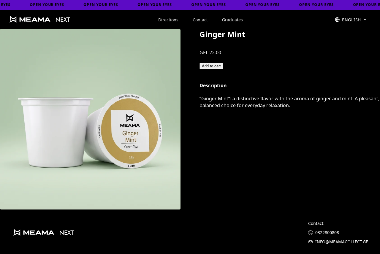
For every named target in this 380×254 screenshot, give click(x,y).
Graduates (232, 20)
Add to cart (211, 66)
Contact (200, 20)
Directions (168, 20)
